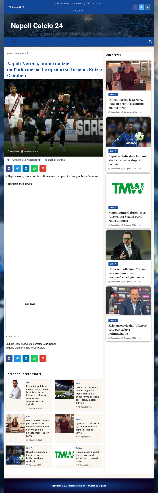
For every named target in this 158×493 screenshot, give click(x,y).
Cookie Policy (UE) (81, 3)
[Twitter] (54, 229)
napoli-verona (57, 159)
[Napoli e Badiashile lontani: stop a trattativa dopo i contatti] (15, 455)
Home (9, 53)
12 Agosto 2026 (85, 407)
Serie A (79, 419)
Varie (28, 382)
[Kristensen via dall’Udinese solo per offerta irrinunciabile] (128, 301)
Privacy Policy (62, 3)
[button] (13, 40)
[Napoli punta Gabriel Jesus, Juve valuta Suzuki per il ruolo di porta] (64, 455)
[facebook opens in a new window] (135, 7)
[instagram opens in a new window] (147, 7)
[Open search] (150, 41)
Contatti (97, 3)
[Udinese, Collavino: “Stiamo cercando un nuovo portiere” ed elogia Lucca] (128, 245)
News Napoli (22, 53)
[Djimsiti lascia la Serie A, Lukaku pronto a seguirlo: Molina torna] (64, 423)
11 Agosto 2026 (85, 437)
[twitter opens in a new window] (141, 7)
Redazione (78, 10)
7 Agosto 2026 (35, 465)
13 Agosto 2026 (35, 408)
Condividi (30, 304)
